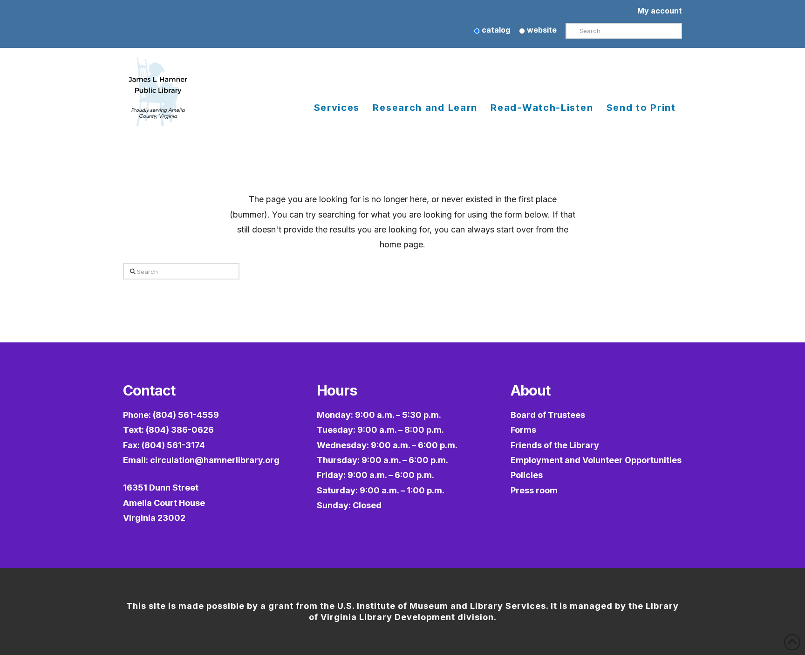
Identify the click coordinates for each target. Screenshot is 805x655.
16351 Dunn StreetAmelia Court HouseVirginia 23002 (164, 503)
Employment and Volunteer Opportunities (596, 460)
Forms (523, 430)
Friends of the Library (555, 445)
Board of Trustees (548, 415)
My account (659, 10)
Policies (527, 475)
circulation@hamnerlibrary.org (215, 460)
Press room (534, 490)
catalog (495, 29)
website (541, 29)
